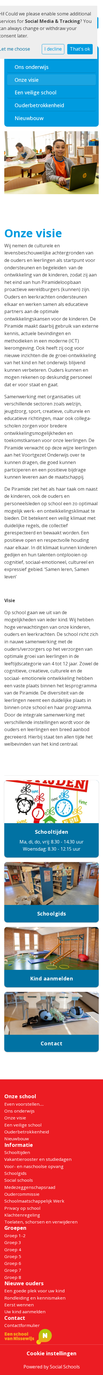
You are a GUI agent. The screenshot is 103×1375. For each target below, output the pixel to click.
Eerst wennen (19, 1305)
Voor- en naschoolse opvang (34, 1166)
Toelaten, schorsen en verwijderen (41, 1222)
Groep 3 (12, 1242)
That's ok (80, 49)
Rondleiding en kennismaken (35, 1298)
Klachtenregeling (22, 1215)
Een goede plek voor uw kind (34, 1291)
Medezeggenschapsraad (29, 1187)
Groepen (15, 1227)
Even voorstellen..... (24, 1104)
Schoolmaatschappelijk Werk (34, 1201)
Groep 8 (12, 1277)
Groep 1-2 (14, 1235)
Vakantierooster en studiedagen (38, 1159)
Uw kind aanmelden (24, 1311)
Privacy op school (22, 1208)
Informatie (18, 1144)
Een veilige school (35, 92)
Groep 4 (12, 1249)
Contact (14, 1317)
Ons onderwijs (32, 66)
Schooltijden (17, 1152)
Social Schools (65, 1367)
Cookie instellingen (51, 1353)
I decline (53, 49)
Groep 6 (12, 1263)
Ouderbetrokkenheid (39, 105)
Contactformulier (22, 1325)
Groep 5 (12, 1256)
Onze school (20, 1096)
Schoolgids (15, 1173)
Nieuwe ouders (24, 1283)
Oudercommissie (21, 1194)
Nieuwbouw (29, 118)
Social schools (18, 1180)
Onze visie (27, 79)
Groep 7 (12, 1270)
